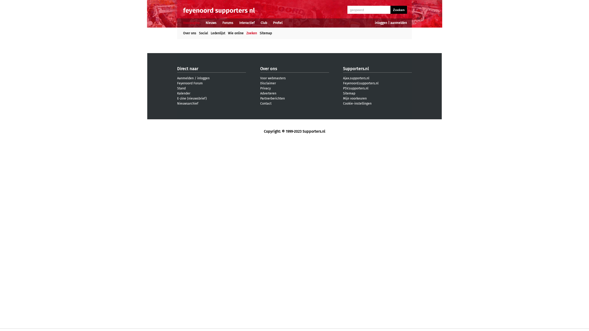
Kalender (183, 93)
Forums (227, 23)
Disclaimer (268, 83)
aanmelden (398, 23)
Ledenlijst (218, 33)
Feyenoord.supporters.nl (360, 83)
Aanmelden (185, 78)
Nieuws (211, 23)
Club (264, 23)
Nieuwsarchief (187, 104)
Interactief (247, 23)
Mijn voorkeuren (355, 98)
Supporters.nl (356, 68)
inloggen (381, 23)
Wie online (236, 33)
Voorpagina (191, 23)
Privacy (265, 88)
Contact (265, 104)
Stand (181, 88)
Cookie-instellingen (357, 104)
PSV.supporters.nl (355, 88)
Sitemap (266, 33)
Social (203, 33)
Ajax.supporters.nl (356, 78)
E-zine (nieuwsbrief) (192, 98)
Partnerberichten (272, 98)
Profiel (278, 23)
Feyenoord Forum (190, 83)
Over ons (189, 33)
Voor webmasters (273, 78)
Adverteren (268, 93)
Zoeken (251, 33)
